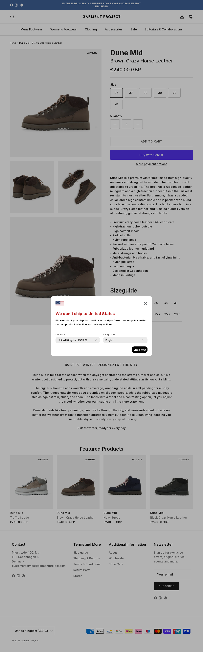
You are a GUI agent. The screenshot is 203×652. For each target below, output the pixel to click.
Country (60, 334)
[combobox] (72, 340)
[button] (145, 303)
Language (109, 334)
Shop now (139, 349)
